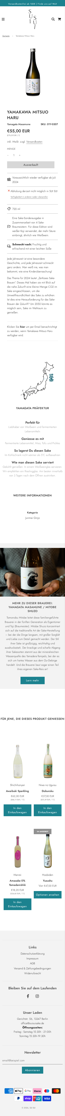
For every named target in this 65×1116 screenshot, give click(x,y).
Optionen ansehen (47, 895)
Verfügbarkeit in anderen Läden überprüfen (29, 196)
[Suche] (53, 19)
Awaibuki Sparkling (17, 791)
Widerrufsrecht (32, 973)
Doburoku (47, 791)
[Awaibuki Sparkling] (17, 760)
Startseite (5, 36)
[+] (20, 155)
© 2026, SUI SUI (28, 1107)
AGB (32, 963)
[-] (8, 155)
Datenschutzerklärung (32, 953)
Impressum (32, 958)
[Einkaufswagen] (59, 19)
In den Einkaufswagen (17, 810)
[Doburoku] (48, 760)
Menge (11, 149)
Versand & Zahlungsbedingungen (32, 968)
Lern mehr (32, 680)
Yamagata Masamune (18, 124)
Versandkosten (34, 142)
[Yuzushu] (48, 849)
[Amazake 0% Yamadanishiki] (17, 849)
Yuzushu (47, 881)
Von (47, 886)
